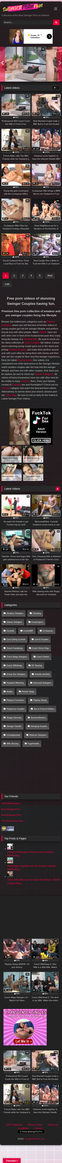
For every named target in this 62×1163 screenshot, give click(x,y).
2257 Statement (14, 1125)
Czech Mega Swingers (17, 656)
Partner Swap (28, 691)
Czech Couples (32, 342)
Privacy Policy (35, 1125)
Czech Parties (42, 656)
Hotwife (43, 332)
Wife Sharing (12, 743)
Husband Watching (15, 683)
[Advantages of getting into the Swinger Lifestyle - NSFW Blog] (10, 862)
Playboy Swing (25, 360)
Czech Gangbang (15, 648)
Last (7, 284)
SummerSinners (38, 717)
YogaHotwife (33, 743)
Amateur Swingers (15, 613)
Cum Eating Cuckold (16, 639)
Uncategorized (13, 735)
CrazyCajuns (37, 622)
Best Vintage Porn (10, 809)
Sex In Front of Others (44, 709)
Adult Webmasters (10, 803)
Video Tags (11, 395)
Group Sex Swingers (16, 674)
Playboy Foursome (15, 700)
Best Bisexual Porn (11, 815)
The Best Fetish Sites (12, 821)
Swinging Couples (39, 726)
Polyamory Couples (15, 709)
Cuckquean (48, 631)
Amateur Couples (18, 349)
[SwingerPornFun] (25, 8)
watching (25, 381)
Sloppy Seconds (14, 717)
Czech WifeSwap (14, 665)
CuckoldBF (28, 631)
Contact (38, 1128)
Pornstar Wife (30, 339)
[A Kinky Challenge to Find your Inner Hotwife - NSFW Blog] (10, 848)
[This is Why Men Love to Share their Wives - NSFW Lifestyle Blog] (10, 876)
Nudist (9, 691)
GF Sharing (36, 665)
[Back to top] (53, 1154)
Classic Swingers (14, 622)
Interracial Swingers (42, 683)
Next (50, 275)
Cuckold (5, 388)
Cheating (16, 384)
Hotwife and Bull (42, 674)
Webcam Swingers (37, 735)
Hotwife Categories (44, 374)
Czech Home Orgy (40, 648)
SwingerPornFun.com (35, 1139)
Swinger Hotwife (14, 726)
